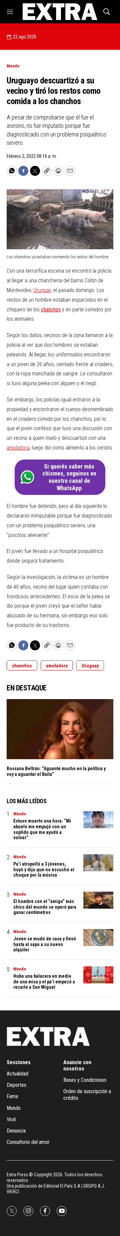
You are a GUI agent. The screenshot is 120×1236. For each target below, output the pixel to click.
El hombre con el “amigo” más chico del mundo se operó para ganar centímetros (44, 907)
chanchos (51, 309)
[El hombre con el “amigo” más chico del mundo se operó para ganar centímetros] (98, 900)
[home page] (60, 11)
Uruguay (42, 290)
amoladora (18, 447)
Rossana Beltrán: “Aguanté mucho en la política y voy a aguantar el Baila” (56, 771)
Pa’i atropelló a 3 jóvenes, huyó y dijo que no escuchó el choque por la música (43, 869)
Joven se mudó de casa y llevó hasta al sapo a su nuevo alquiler (44, 944)
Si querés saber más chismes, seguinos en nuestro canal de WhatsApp (69, 477)
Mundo (13, 65)
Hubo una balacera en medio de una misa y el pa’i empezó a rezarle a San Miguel (44, 981)
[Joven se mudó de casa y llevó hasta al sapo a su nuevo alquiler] (98, 937)
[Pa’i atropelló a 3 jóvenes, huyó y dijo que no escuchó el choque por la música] (98, 862)
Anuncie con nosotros (77, 1065)
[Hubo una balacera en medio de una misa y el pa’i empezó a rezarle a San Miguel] (98, 974)
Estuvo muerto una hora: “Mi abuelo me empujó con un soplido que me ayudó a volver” (42, 829)
